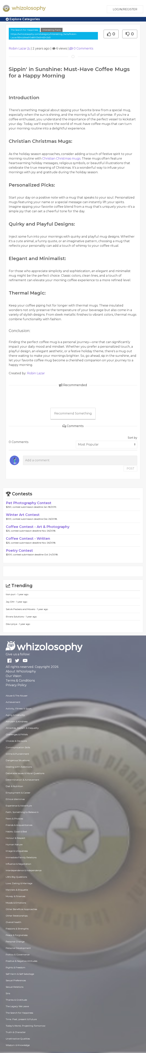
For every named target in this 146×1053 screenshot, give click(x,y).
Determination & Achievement (22, 779)
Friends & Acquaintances (19, 825)
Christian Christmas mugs (61, 158)
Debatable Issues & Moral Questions (25, 773)
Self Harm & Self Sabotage (20, 973)
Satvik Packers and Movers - (21, 609)
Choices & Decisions (16, 740)
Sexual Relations (14, 986)
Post (130, 468)
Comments (83, 48)
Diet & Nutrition (14, 786)
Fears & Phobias (14, 818)
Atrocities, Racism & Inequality (22, 727)
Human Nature (14, 844)
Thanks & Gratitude (16, 999)
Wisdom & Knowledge (18, 1045)
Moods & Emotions (16, 902)
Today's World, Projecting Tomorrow (25, 1025)
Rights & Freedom (15, 967)
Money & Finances (15, 896)
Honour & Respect (15, 838)
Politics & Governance (17, 954)
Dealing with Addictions (19, 766)
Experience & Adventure (19, 805)
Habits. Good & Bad (16, 831)
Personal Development (18, 948)
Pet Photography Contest (28, 503)
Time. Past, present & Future (21, 1019)
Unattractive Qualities (18, 1038)
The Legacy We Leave (17, 1006)
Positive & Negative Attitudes (21, 961)
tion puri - (11, 594)
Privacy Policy (16, 685)
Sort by (132, 437)
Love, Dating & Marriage (19, 883)
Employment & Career (18, 792)
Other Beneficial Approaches (21, 909)
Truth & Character (16, 1032)
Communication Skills (18, 747)
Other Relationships (17, 915)
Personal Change (15, 941)
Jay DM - (11, 601)
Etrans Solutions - (16, 616)
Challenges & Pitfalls (17, 734)
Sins (8, 993)
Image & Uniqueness (17, 850)
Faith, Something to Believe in (22, 812)
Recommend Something (73, 413)
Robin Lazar (18, 48)
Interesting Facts (52, 29)
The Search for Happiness (24, 29)
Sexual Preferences (16, 980)
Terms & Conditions (20, 680)
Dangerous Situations (17, 760)
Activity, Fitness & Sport (19, 708)
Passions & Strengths (17, 928)
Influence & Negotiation (18, 863)
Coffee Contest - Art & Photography (37, 527)
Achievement (13, 702)
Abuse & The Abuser (17, 695)
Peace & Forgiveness (17, 935)
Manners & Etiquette (17, 889)
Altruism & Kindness (17, 721)
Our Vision (13, 676)
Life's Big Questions (16, 876)
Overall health (13, 922)
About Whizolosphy (21, 671)
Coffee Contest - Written (28, 538)
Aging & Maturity (15, 715)
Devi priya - (12, 624)
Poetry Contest (19, 550)
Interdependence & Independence (23, 870)
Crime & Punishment (17, 753)
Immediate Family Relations (21, 857)
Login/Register (125, 9)
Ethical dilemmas (15, 799)
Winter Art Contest (23, 515)
